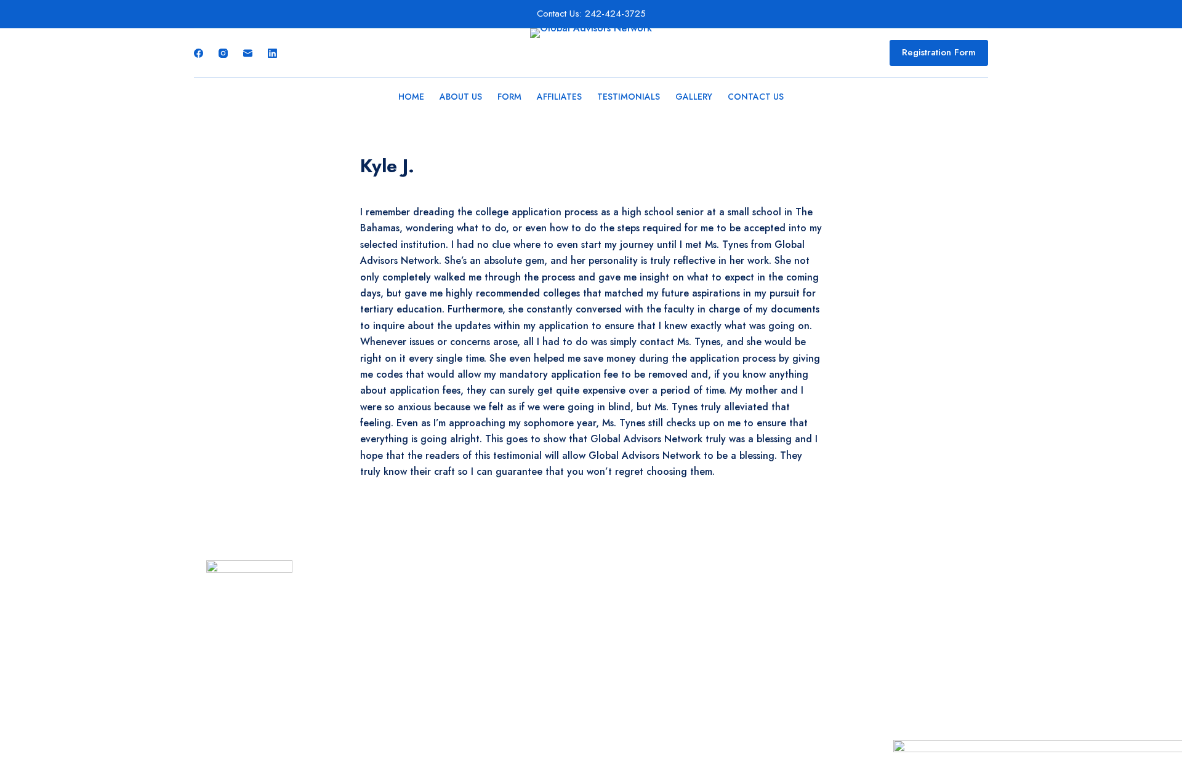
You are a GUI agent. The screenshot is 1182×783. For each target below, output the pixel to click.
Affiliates (559, 96)
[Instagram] (223, 53)
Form (509, 96)
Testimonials (628, 96)
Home (411, 96)
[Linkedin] (261, 644)
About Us (461, 96)
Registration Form (939, 52)
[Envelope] (284, 644)
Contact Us (756, 96)
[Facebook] (198, 53)
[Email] (247, 53)
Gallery (693, 96)
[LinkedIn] (272, 53)
